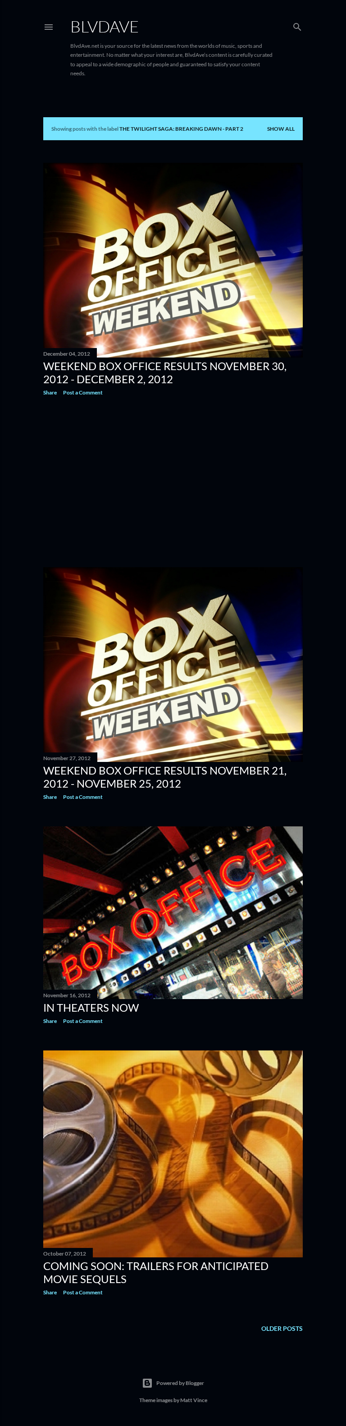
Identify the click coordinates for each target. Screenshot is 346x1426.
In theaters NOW (91, 1007)
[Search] (297, 25)
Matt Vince (193, 1400)
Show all (281, 128)
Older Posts (282, 1328)
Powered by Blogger (180, 1383)
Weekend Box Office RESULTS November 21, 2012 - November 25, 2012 (165, 777)
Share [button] (50, 392)
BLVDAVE (104, 26)
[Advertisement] (173, 481)
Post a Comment (83, 392)
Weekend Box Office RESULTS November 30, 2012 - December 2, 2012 (165, 372)
